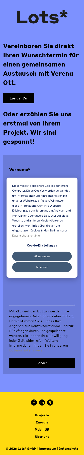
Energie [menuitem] (42, 422)
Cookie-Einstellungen (42, 245)
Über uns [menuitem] (42, 436)
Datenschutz (68, 448)
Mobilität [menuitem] (42, 429)
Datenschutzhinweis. (26, 350)
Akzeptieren (42, 256)
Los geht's (19, 98)
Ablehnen (42, 267)
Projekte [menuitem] (42, 415)
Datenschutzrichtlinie (26, 235)
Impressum (47, 448)
